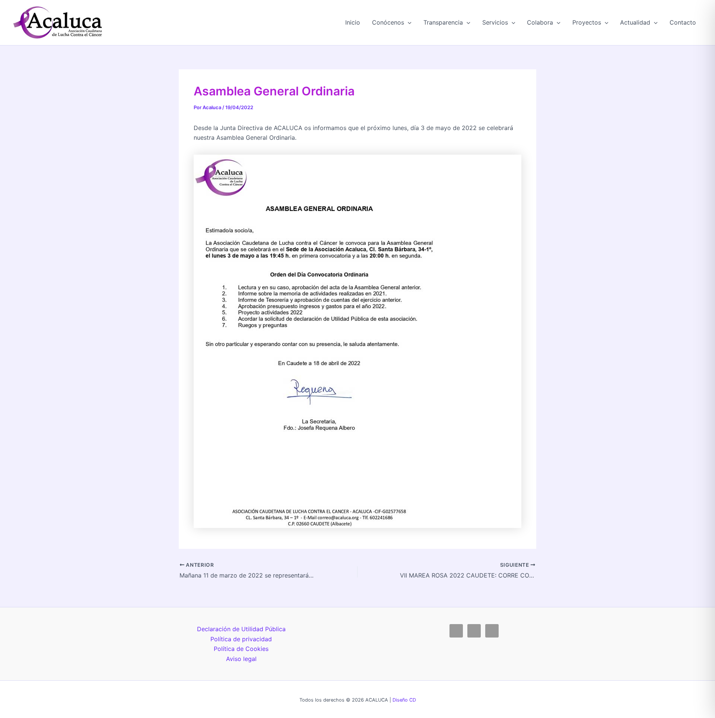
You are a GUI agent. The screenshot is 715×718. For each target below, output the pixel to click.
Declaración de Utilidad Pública (241, 629)
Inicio (352, 22)
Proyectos (586, 22)
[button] (407, 22)
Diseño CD (404, 700)
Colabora (540, 22)
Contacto (683, 22)
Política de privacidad (241, 639)
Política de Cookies (241, 648)
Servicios (495, 22)
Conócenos (388, 22)
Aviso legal (241, 658)
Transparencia (443, 22)
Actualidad (635, 22)
